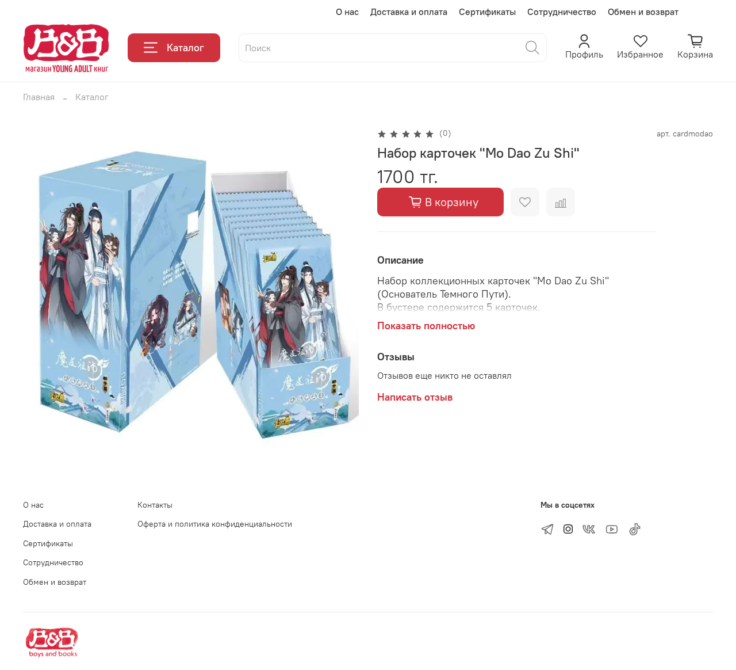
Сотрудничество (561, 11)
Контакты (154, 505)
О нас (347, 11)
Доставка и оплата (408, 11)
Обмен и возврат (643, 11)
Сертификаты (487, 11)
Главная (39, 96)
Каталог (185, 47)
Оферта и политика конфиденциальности (214, 524)
